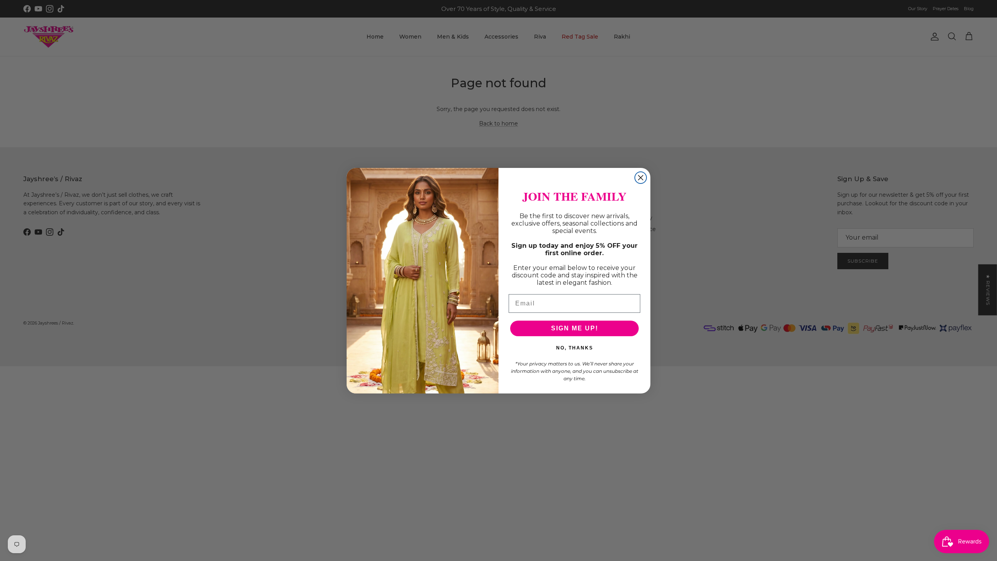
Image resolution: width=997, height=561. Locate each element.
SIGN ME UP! (574, 328)
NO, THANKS (574, 348)
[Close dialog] (640, 177)
